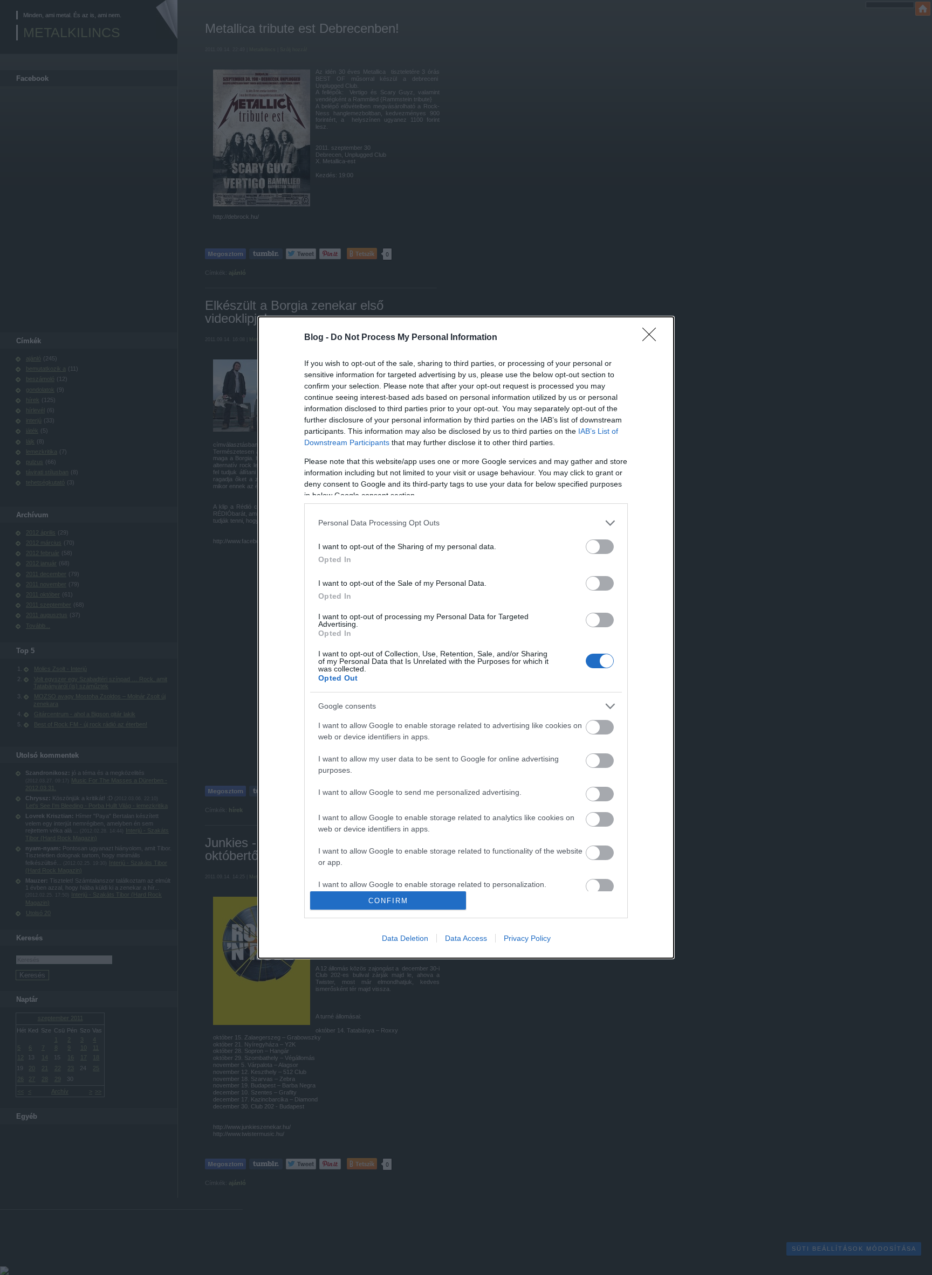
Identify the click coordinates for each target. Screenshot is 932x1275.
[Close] (652, 338)
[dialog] (466, 638)
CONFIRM (388, 901)
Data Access (466, 938)
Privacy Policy (527, 938)
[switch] (600, 546)
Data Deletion (405, 938)
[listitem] (466, 523)
